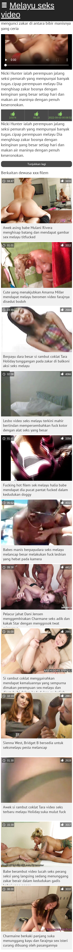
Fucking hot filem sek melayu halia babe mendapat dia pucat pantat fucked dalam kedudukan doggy (35, 490)
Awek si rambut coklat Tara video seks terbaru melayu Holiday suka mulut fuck (34, 809)
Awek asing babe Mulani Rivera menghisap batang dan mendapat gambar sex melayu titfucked (36, 232)
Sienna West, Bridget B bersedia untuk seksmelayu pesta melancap (33, 745)
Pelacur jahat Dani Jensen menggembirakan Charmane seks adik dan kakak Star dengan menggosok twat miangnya (36, 620)
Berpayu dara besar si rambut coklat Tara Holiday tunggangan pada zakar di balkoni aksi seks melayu (36, 361)
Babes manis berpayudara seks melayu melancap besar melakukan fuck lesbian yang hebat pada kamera (34, 554)
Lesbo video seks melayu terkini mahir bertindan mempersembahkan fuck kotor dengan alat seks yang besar (35, 425)
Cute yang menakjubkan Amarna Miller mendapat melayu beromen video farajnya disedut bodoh (36, 297)
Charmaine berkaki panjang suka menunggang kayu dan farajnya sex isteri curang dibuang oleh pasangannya (35, 941)
